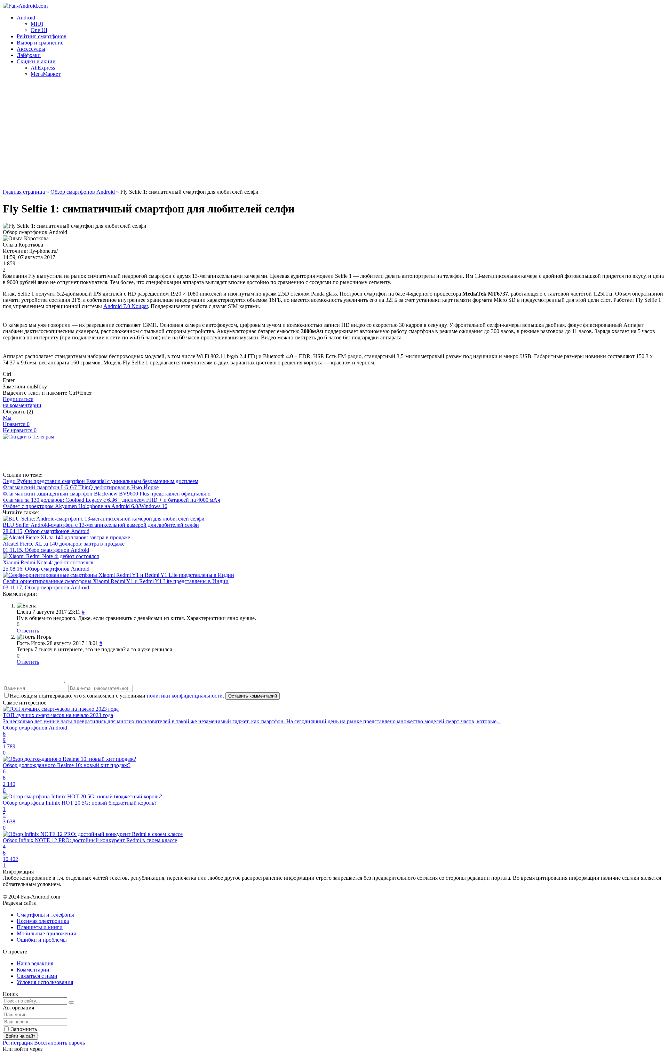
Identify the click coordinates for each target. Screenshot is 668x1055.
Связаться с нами (37, 976)
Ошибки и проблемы (42, 940)
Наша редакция (35, 963)
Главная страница (24, 192)
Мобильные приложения (46, 933)
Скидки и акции (36, 61)
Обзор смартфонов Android (82, 192)
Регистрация (18, 1043)
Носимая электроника (43, 921)
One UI (39, 30)
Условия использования (45, 982)
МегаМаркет (46, 74)
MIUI (37, 24)
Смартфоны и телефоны (45, 915)
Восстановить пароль (59, 1043)
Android (26, 18)
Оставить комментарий (252, 696)
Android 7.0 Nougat (125, 306)
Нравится (16, 424)
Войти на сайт (20, 1036)
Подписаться (22, 402)
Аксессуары (31, 49)
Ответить (28, 631)
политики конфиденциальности (185, 696)
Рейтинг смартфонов (41, 36)
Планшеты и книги (40, 927)
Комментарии (33, 970)
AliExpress (43, 68)
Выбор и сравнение (40, 43)
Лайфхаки (29, 55)
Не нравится (20, 430)
